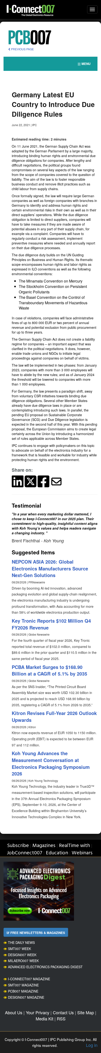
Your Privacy (37, 1012)
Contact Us (63, 1012)
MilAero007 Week (23, 960)
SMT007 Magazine (23, 985)
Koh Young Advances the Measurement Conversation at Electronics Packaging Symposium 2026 (51, 763)
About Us (13, 1012)
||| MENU (84, 63)
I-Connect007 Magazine (29, 978)
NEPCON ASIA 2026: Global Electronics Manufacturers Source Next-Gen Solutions (50, 568)
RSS (61, 1018)
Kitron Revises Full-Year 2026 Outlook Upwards (54, 716)
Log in (91, 1045)
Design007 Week (22, 954)
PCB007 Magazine (23, 991)
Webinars (82, 853)
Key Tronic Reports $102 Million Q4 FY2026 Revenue (51, 624)
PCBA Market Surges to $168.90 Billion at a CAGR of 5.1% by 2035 (49, 670)
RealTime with (74, 846)
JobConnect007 (24, 853)
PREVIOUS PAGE (22, 49)
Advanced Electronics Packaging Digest (45, 966)
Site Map (85, 1012)
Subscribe (18, 846)
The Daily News (21, 942)
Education (57, 853)
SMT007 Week (19, 948)
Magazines (43, 846)
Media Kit (44, 1018)
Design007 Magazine (26, 997)
